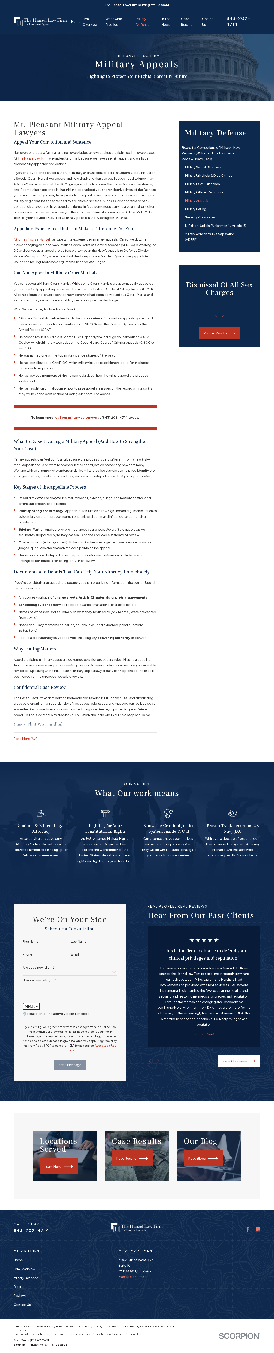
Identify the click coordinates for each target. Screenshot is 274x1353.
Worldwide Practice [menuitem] (114, 21)
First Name (31, 941)
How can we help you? (39, 980)
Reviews (20, 1295)
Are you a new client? (38, 967)
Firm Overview (24, 1269)
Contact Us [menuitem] (208, 21)
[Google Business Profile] (258, 1229)
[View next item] (223, 315)
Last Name (79, 941)
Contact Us (22, 1304)
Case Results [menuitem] (186, 21)
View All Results (215, 333)
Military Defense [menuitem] (143, 21)
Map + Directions (131, 1277)
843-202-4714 (31, 1230)
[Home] (40, 21)
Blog (17, 1286)
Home (18, 1260)
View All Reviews (234, 1061)
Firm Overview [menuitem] (90, 21)
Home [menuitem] (75, 21)
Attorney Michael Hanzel (32, 239)
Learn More (53, 1166)
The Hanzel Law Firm (33, 158)
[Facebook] (248, 1229)
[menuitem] (219, 153)
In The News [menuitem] (166, 21)
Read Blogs (197, 1158)
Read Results (126, 1158)
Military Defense (26, 1278)
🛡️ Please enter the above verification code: (57, 1014)
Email (75, 954)
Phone (27, 954)
